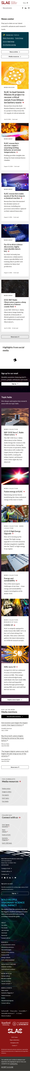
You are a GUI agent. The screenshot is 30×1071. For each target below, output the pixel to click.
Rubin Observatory (8, 38)
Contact (4, 874)
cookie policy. (14, 1063)
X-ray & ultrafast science (8, 944)
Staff (4, 1011)
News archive (14, 52)
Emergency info (14, 1042)
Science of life (5, 955)
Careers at (5, 983)
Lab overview (5, 930)
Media (10, 781)
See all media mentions (14, 716)
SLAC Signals (5, 825)
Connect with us (5, 938)
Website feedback (6, 1016)
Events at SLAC (6, 834)
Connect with (10, 817)
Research (4, 942)
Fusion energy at (13, 491)
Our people (4, 928)
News (4, 830)
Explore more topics (14, 699)
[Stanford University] (6, 1024)
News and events (7, 8)
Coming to (5, 868)
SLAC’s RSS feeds (7, 843)
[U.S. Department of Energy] (19, 1024)
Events (3, 998)
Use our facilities (6, 981)
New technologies (6, 949)
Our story (4, 925)
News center (4, 990)
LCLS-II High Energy (8, 41)
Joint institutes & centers (8, 969)
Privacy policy (13, 1011)
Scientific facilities (6, 966)
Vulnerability (7, 1013)
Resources (4, 935)
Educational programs (7, 1000)
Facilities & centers (8, 964)
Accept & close (7, 1067)
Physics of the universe (7, 952)
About (3, 922)
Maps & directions (14, 1040)
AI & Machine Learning (9, 45)
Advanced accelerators (7, 947)
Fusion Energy (19, 38)
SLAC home (15, 1037)
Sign (14, 384)
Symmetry (5, 839)
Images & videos (6, 791)
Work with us (6, 973)
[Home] (15, 1031)
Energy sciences (5, 957)
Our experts (5, 795)
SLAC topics (5, 798)
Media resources (14, 56)
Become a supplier (6, 978)
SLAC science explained (7, 960)
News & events (6, 988)
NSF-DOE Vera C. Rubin (14, 433)
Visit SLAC (4, 933)
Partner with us (5, 976)
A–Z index (19, 1013)
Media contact (6, 788)
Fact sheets (5, 801)
